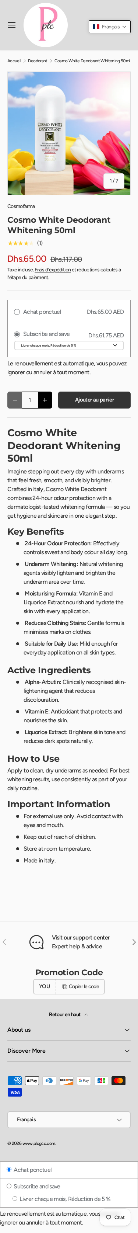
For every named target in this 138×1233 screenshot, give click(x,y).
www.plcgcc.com (38, 1143)
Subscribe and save (36, 1186)
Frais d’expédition (53, 270)
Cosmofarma (21, 206)
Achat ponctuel (32, 1169)
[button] (109, 27)
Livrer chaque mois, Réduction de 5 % (64, 1198)
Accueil (14, 61)
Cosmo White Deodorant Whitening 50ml (92, 61)
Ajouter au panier (94, 399)
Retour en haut (65, 1014)
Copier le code (84, 986)
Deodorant (37, 61)
